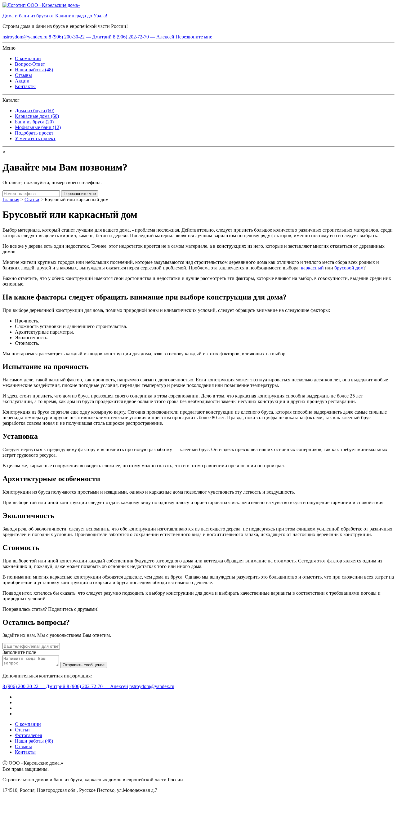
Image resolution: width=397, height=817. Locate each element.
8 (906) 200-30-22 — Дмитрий (80, 36)
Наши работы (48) (34, 69)
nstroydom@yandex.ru (24, 36)
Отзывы (23, 75)
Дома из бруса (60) (34, 110)
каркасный (312, 267)
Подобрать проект (34, 132)
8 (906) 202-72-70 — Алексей (143, 36)
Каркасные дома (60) (37, 116)
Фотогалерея (28, 735)
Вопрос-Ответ (30, 64)
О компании (28, 58)
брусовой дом (349, 267)
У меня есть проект (35, 138)
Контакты (25, 86)
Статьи (32, 199)
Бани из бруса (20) (34, 121)
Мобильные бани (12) (38, 127)
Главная (10, 199)
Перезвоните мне (194, 36)
